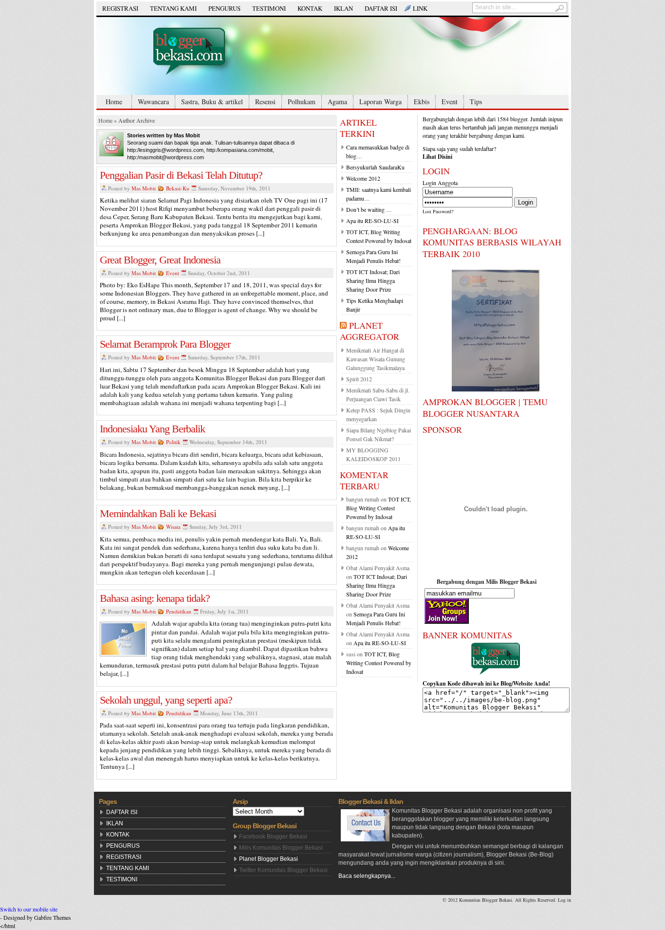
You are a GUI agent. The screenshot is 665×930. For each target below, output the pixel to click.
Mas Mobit (143, 188)
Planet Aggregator (369, 330)
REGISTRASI (120, 8)
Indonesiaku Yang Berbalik (152, 429)
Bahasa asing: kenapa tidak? (155, 598)
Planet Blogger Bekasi (268, 859)
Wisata (173, 526)
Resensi (265, 101)
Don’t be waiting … (369, 209)
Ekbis (421, 101)
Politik (173, 442)
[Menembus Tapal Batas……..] (332, 56)
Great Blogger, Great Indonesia (160, 260)
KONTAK (309, 8)
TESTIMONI (269, 8)
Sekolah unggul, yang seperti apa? (166, 700)
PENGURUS (224, 8)
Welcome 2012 (363, 178)
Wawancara (153, 101)
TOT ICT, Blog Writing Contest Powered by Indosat (378, 508)
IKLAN (343, 8)
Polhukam (301, 101)
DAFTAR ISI (381, 8)
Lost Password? (438, 211)
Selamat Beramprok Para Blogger (165, 344)
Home (114, 101)
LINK (420, 8)
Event (450, 101)
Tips (476, 101)
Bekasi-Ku (177, 188)
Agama (337, 101)
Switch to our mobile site (28, 909)
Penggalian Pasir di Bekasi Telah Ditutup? (181, 175)
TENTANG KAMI (173, 8)
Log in (564, 899)
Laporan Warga (380, 101)
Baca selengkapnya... (366, 876)
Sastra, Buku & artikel (212, 101)
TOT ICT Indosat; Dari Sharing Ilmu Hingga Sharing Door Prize (373, 280)
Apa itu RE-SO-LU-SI (372, 220)
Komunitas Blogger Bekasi (485, 899)
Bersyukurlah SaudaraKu (375, 167)
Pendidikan (178, 611)
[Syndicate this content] (343, 325)
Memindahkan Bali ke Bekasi (158, 513)
